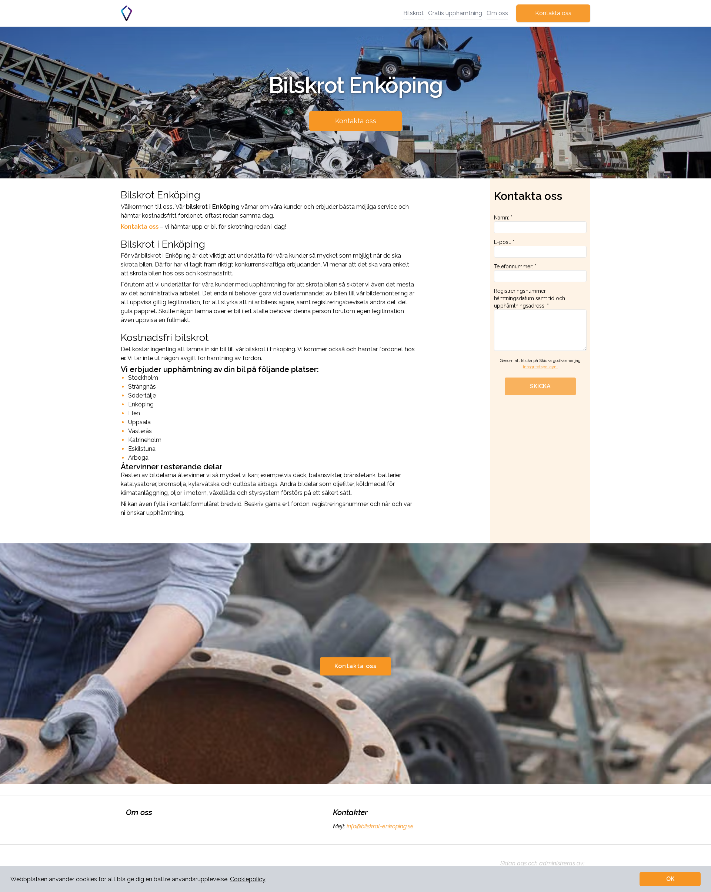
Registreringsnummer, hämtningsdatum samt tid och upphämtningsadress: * (529, 298)
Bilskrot (413, 13)
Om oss (497, 13)
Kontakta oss (553, 13)
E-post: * (504, 242)
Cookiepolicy (248, 879)
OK (670, 878)
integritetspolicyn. (540, 367)
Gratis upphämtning (455, 13)
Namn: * (503, 218)
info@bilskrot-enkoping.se (380, 826)
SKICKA (540, 386)
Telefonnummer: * (515, 266)
